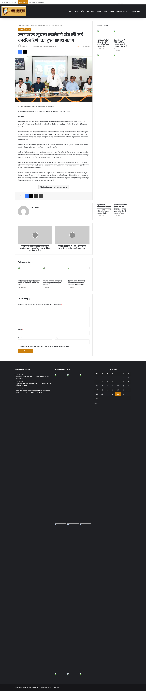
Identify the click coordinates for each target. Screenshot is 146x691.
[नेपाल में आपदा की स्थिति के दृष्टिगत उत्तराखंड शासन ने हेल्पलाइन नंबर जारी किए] (78, 273)
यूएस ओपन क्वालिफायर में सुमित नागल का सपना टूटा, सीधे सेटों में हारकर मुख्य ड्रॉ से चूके (104, 209)
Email (20, 338)
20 (113, 390)
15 (123, 386)
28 (118, 394)
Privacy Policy (122, 11)
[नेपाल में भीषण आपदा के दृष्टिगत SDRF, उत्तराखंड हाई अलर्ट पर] (73, 676)
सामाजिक (99, 11)
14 (118, 386)
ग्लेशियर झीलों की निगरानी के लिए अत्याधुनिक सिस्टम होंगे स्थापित (52, 283)
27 (112, 394)
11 (102, 386)
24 (97, 394)
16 (128, 386)
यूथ (88, 11)
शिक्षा (92, 11)
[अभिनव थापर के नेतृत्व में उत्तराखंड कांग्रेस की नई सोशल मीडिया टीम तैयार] (29, 273)
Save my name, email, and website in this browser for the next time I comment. (45, 346)
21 (118, 390)
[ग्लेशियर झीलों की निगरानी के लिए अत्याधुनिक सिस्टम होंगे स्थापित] (54, 273)
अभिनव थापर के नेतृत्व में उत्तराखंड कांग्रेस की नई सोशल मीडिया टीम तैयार (29, 283)
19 (107, 390)
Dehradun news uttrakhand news (54, 187)
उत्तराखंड (26, 25)
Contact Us (135, 11)
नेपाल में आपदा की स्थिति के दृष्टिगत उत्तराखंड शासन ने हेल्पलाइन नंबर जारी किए (47, 2)
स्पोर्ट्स (105, 11)
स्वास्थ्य (112, 11)
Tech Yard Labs (54, 687)
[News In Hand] (13, 11)
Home (21, 25)
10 (97, 386)
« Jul (95, 403)
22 (123, 390)
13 (112, 386)
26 (107, 394)
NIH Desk (24, 46)
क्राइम (76, 11)
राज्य (70, 11)
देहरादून (28, 29)
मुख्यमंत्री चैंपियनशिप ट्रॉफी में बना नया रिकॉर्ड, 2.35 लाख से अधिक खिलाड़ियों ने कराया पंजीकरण (120, 209)
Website (57, 338)
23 (128, 390)
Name (20, 329)
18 (102, 390)
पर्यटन (82, 11)
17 (97, 390)
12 (107, 386)
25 (102, 394)
